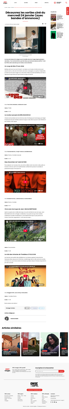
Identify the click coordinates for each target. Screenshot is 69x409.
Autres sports (20, 400)
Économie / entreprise (9, 395)
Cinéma (12, 7)
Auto (43, 395)
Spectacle (33, 402)
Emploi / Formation (8, 398)
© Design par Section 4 (41, 406)
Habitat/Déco (44, 402)
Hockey (19, 398)
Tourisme (44, 403)
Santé (6, 399)
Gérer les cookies (26, 406)
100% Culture (34, 394)
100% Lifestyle (45, 394)
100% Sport (20, 394)
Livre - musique (34, 400)
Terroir (32, 403)
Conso (43, 398)
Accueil (6, 7)
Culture (9, 7)
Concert (32, 397)
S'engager (6, 400)
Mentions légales (33, 406)
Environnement (7, 397)
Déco (43, 399)
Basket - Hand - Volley (22, 395)
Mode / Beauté (45, 397)
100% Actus (7, 394)
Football (19, 397)
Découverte (33, 398)
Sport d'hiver (20, 399)
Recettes (43, 400)
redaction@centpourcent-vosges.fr (57, 400)
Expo (31, 399)
